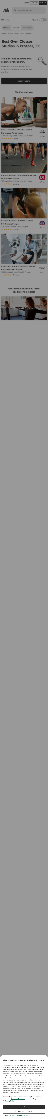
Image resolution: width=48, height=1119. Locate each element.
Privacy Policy (9, 1101)
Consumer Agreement (18, 1099)
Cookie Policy (22, 1115)
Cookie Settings (24, 1111)
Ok (24, 1107)
